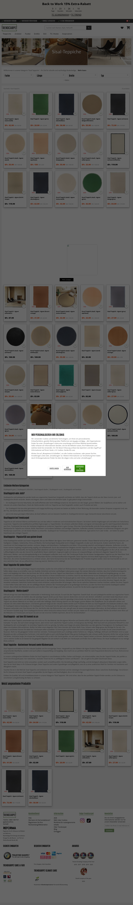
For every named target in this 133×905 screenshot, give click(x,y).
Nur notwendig (67, 468)
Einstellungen (54, 468)
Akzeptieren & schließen (80, 468)
